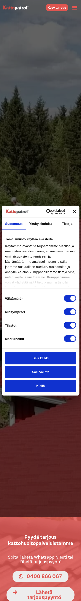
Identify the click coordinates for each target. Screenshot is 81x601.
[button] (74, 7)
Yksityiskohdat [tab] (40, 224)
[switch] (70, 311)
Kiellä (40, 386)
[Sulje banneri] (74, 211)
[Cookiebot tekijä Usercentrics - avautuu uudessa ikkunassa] (48, 211)
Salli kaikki (41, 358)
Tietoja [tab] (67, 224)
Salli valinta (40, 372)
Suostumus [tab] (14, 224)
